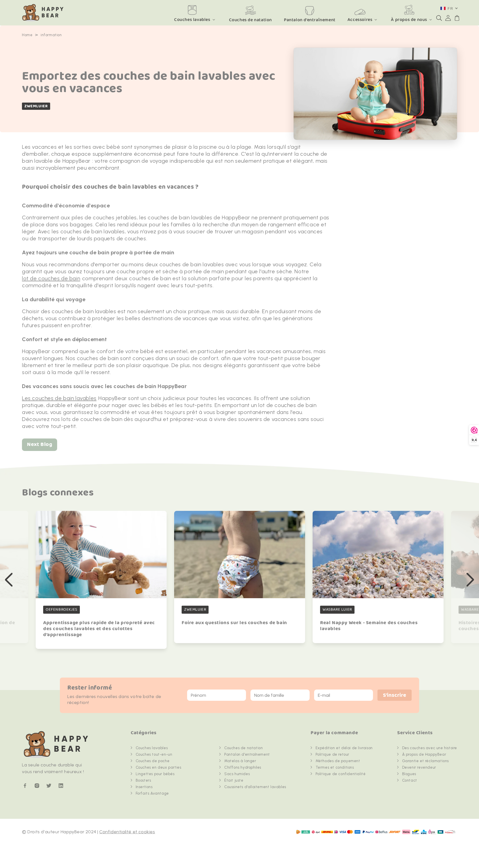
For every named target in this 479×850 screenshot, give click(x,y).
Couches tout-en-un (154, 754)
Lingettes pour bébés (155, 774)
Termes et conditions (335, 767)
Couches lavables (192, 19)
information (51, 35)
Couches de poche (153, 761)
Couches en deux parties (158, 767)
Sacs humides (237, 774)
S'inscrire (394, 695)
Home (27, 35)
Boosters (143, 780)
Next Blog (39, 444)
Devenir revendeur (419, 767)
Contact (409, 780)
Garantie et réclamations (425, 761)
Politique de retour (332, 754)
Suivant (470, 580)
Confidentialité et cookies (127, 832)
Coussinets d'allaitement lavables (255, 787)
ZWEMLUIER (36, 106)
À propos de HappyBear (424, 754)
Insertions (144, 787)
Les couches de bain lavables (59, 398)
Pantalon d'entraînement (247, 754)
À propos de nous (409, 19)
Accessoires (360, 19)
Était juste (233, 780)
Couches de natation (243, 748)
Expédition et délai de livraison (344, 748)
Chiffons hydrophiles (242, 767)
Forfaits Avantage (152, 793)
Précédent (8, 580)
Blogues (409, 774)
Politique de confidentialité (341, 774)
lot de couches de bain (51, 278)
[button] (439, 18)
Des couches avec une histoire (429, 748)
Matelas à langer (240, 761)
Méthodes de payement (338, 761)
